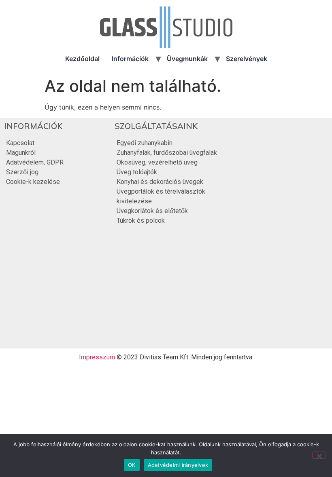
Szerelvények (246, 59)
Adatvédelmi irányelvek (178, 465)
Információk (130, 59)
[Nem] (319, 455)
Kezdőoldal (82, 59)
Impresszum (97, 357)
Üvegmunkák (187, 59)
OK (132, 465)
